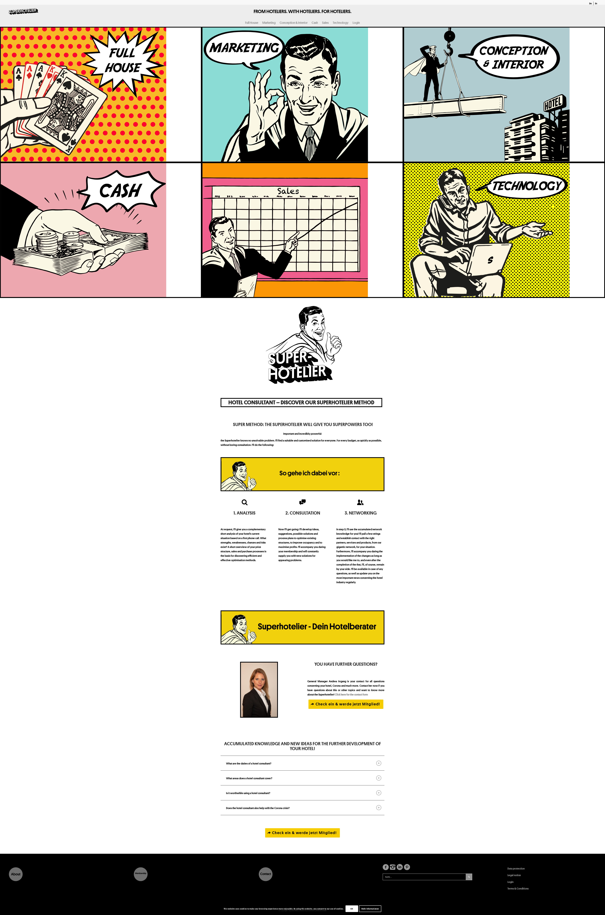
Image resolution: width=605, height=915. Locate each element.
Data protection (516, 868)
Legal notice (514, 875)
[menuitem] (590, 3)
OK (351, 908)
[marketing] (302, 95)
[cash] (101, 230)
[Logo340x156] (23, 12)
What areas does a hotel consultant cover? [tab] (249, 778)
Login (510, 882)
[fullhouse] (101, 94)
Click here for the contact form (351, 694)
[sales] (302, 230)
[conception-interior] (504, 94)
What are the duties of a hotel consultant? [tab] (248, 763)
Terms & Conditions (518, 888)
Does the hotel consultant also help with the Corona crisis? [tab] (258, 808)
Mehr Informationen (370, 908)
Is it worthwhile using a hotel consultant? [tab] (248, 793)
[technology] (504, 230)
